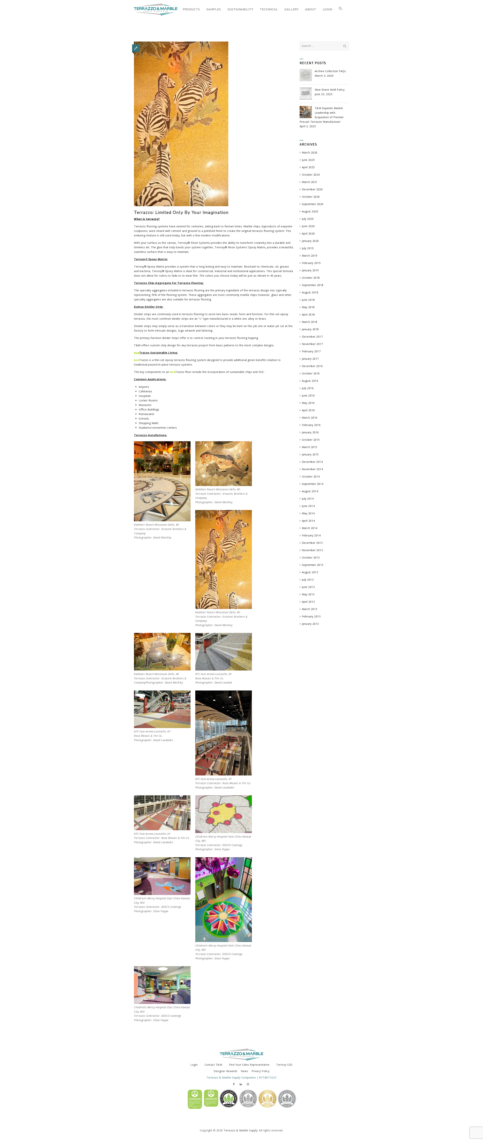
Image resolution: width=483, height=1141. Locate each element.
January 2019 (310, 270)
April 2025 (308, 167)
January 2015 (310, 454)
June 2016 (308, 395)
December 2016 (312, 366)
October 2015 (311, 439)
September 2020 (312, 204)
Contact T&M (213, 1064)
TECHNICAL (269, 9)
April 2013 (308, 601)
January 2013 (310, 624)
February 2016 (311, 425)
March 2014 (309, 528)
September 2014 (312, 484)
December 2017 (312, 336)
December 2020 (312, 189)
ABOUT (310, 9)
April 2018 (308, 314)
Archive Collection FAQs (330, 71)
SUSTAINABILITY (240, 9)
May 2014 (308, 513)
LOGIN (327, 9)
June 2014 (308, 506)
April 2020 (308, 233)
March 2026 (309, 152)
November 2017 (312, 344)
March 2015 (309, 447)
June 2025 (308, 160)
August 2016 (310, 381)
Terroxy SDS (284, 1064)
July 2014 (308, 498)
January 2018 (310, 329)
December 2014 (312, 462)
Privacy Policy (260, 1071)
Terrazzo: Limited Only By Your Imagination (181, 212)
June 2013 (308, 587)
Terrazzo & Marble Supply (241, 1130)
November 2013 (312, 550)
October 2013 (311, 557)
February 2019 (311, 263)
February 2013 (311, 616)
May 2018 (308, 307)
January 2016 (310, 432)
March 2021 (309, 182)
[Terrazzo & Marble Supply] (155, 9)
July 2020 (308, 219)
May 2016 (308, 403)
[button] (340, 9)
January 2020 (310, 241)
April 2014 (308, 520)
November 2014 (312, 469)
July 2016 (308, 388)
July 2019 (308, 248)
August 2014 (310, 491)
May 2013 (308, 594)
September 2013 (312, 565)
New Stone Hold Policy (330, 89)
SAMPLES (213, 9)
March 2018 (309, 322)
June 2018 (308, 300)
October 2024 (311, 174)
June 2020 (308, 226)
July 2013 (308, 579)
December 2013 (312, 543)
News (244, 1071)
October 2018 (311, 277)
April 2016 (308, 410)
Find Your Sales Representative (249, 1064)
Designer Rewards (225, 1071)
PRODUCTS (191, 9)
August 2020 (310, 211)
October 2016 (311, 373)
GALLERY (292, 9)
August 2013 (310, 572)
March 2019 (309, 255)
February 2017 (311, 351)
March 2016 (309, 417)
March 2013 (309, 609)
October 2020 (311, 196)
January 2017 (310, 358)
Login (194, 1064)
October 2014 (311, 476)
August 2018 (310, 292)
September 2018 (312, 285)
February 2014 (311, 535)
